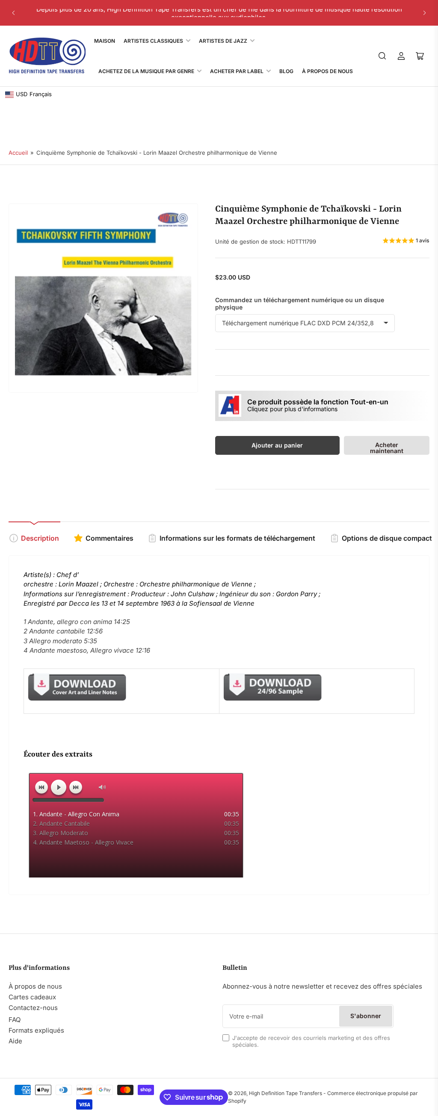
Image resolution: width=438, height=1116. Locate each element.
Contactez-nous (33, 1008)
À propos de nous (35, 986)
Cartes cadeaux (32, 997)
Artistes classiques (153, 41)
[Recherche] (382, 56)
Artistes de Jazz (223, 41)
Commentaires (109, 538)
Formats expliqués (36, 1030)
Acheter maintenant (386, 447)
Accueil (18, 152)
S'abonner (365, 1015)
